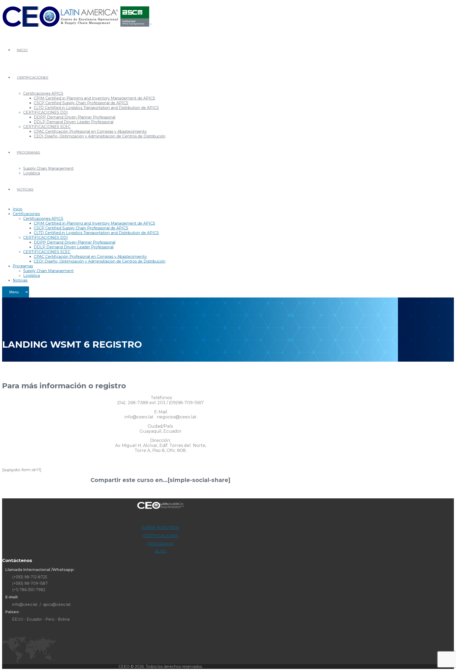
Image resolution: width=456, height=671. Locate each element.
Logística (31, 173)
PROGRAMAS (161, 544)
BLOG (160, 551)
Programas (28, 152)
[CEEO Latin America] (77, 30)
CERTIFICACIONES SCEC (46, 126)
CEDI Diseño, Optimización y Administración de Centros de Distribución (99, 136)
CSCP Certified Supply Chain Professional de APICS (81, 103)
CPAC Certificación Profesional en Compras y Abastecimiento (90, 131)
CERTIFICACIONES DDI (45, 112)
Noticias (25, 189)
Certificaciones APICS (43, 93)
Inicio (22, 50)
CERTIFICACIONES (160, 535)
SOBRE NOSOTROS (160, 527)
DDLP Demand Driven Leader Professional (73, 122)
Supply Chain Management (48, 168)
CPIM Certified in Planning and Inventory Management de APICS (94, 98)
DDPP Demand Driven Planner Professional (74, 117)
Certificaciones (32, 77)
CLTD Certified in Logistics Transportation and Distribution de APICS (96, 107)
